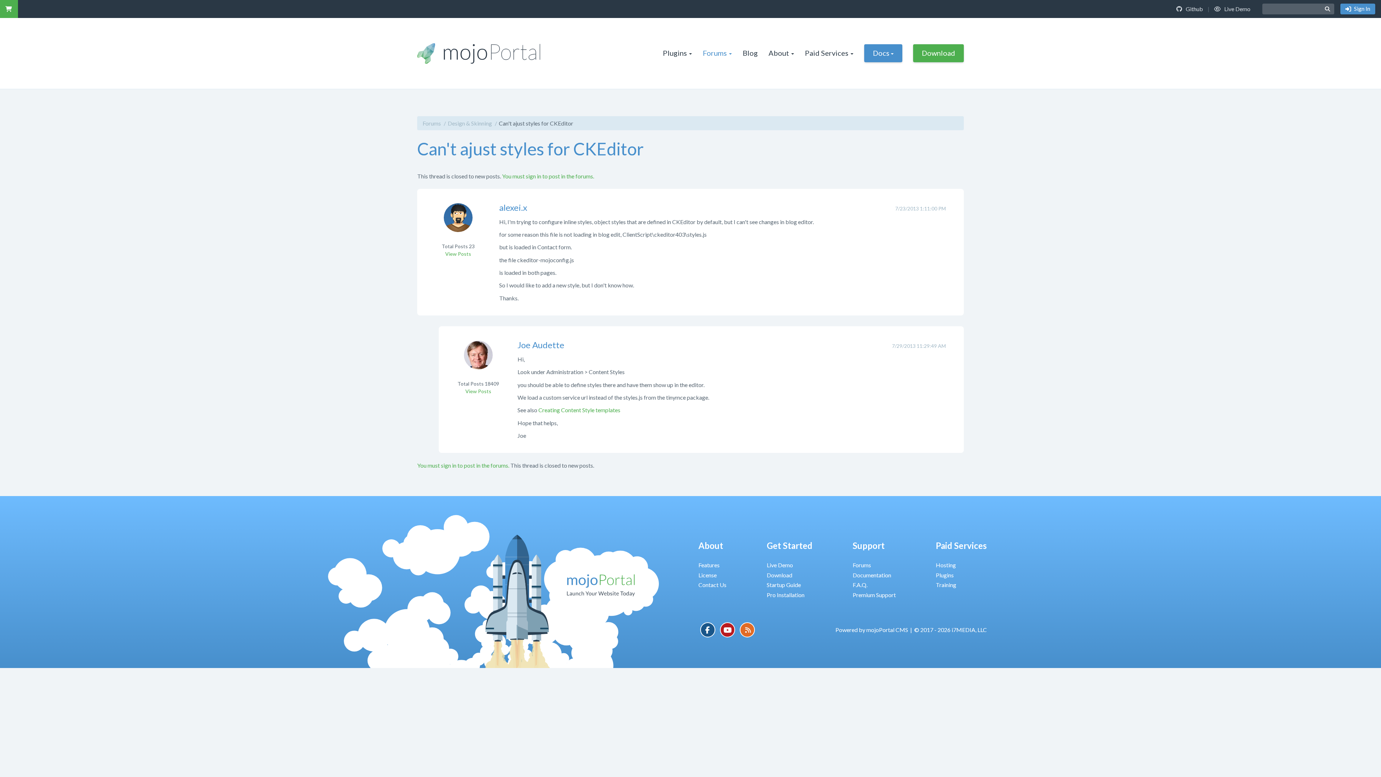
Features (709, 565)
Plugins (675, 53)
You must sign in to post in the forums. (548, 176)
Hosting (946, 565)
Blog (750, 53)
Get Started (789, 545)
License (707, 575)
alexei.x (513, 207)
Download (938, 53)
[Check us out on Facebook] (707, 629)
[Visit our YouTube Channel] (727, 629)
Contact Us (712, 584)
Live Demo (1236, 8)
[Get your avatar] (458, 222)
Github (1194, 8)
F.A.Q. (860, 584)
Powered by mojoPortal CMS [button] (871, 629)
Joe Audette (541, 345)
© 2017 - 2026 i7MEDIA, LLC (950, 629)
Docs (881, 53)
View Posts (458, 254)
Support (869, 545)
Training (946, 584)
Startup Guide (784, 584)
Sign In (1361, 8)
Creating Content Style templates (579, 409)
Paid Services (826, 53)
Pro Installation (786, 594)
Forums (715, 53)
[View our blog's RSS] (747, 629)
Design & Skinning (470, 123)
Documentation (872, 575)
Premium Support (874, 594)
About (779, 53)
